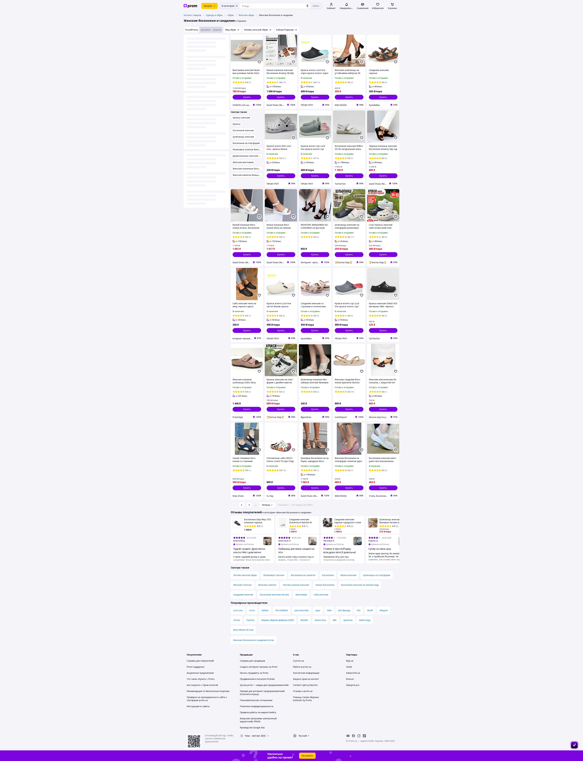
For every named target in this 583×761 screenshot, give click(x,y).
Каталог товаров (192, 15)
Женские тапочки (242, 584)
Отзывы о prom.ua (302, 691)
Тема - (252, 735)
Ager (317, 610)
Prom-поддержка (195, 666)
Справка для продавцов (252, 660)
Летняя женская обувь (245, 575)
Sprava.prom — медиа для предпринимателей (264, 685)
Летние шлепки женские (296, 584)
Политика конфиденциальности (256, 706)
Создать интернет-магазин (254, 666)
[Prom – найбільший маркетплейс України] (190, 6)
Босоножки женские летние (274, 594)
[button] (247, 97)
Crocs (252, 610)
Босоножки (328, 575)
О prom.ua (298, 660)
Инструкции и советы (198, 706)
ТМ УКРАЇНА (281, 610)
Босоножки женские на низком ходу (360, 584)
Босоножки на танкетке (303, 575)
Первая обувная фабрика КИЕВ (277, 620)
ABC (335, 620)
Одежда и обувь (214, 15)
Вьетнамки (301, 594)
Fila (358, 610)
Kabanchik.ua (353, 672)
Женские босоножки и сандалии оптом (253, 640)
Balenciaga (364, 620)
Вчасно (350, 679)
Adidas (265, 610)
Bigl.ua (349, 660)
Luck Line (238, 610)
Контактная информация (306, 672)
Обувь (230, 15)
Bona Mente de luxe (243, 629)
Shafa (349, 666)
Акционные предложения (200, 672)
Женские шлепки (267, 584)
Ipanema (348, 620)
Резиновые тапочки (273, 575)
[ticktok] (364, 736)
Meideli (304, 620)
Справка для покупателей (200, 660)
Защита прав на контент (306, 679)
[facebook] (353, 736)
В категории (228, 5)
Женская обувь (246, 15)
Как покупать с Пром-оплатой (202, 685)
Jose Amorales (302, 610)
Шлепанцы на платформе (376, 575)
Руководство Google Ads (252, 727)
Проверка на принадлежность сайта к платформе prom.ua (207, 699)
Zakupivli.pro (352, 685)
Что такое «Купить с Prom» (201, 679)
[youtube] (348, 736)
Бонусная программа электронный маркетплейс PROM (258, 720)
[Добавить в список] (259, 62)
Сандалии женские (243, 594)
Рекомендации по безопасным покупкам (208, 691)
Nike (329, 610)
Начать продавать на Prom (254, 672)
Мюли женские (348, 575)
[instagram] (359, 736)
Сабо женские (321, 594)
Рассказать (307, 755)
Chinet (236, 620)
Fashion (250, 620)
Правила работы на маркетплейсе (258, 712)
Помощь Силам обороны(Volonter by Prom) (306, 699)
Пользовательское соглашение (256, 700)
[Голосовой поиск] (307, 6)
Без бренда (344, 610)
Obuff (370, 610)
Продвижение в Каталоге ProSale (257, 679)
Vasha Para (320, 620)
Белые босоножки (325, 584)
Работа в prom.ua (302, 666)
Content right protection (305, 685)
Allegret (384, 610)
